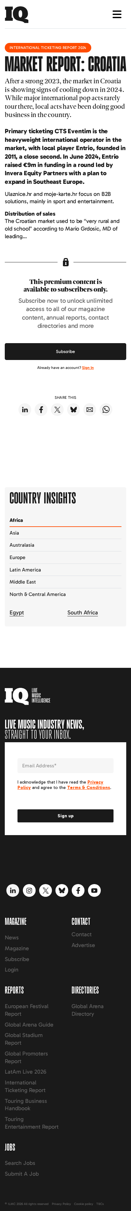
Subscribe (65, 351)
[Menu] (117, 14)
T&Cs (100, 1204)
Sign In (88, 367)
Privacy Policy (61, 1204)
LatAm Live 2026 (25, 1071)
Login (11, 969)
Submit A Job (22, 1173)
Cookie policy (83, 1204)
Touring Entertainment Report (32, 1123)
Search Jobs (20, 1162)
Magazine (17, 948)
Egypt (17, 612)
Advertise (83, 945)
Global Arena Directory (88, 1010)
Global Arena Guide (29, 1024)
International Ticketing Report (25, 1086)
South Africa (82, 612)
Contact (82, 934)
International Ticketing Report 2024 (48, 47)
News (12, 937)
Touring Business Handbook (26, 1104)
